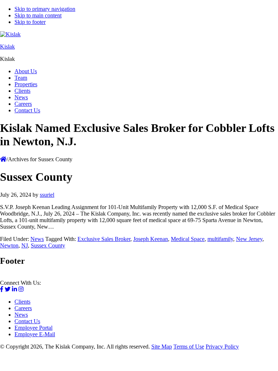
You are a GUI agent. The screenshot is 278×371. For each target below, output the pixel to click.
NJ (24, 245)
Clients (22, 302)
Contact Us (27, 321)
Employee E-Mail (34, 334)
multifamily (220, 239)
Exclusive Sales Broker (103, 239)
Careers (23, 308)
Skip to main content (38, 15)
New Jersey (249, 239)
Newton (9, 245)
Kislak (7, 46)
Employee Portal (33, 328)
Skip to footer (30, 22)
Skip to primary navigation (44, 9)
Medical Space (188, 239)
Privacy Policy (222, 346)
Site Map (161, 346)
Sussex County (48, 245)
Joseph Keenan (150, 239)
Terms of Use (188, 346)
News (37, 239)
